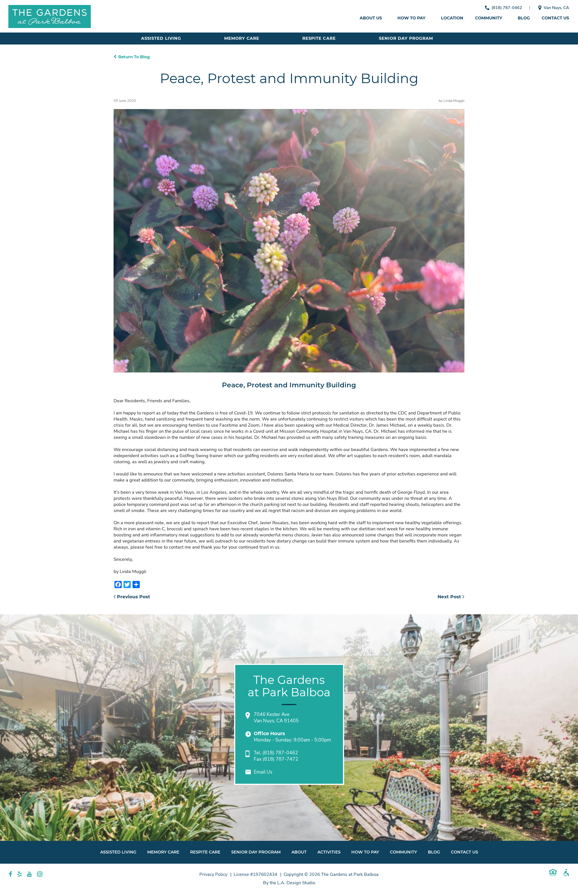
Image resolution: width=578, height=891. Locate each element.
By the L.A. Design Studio (289, 883)
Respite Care (319, 38)
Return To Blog (134, 56)
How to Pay (411, 18)
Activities (328, 852)
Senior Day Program (406, 38)
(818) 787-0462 (507, 7)
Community (488, 18)
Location (452, 18)
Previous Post (133, 596)
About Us (371, 18)
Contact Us (555, 18)
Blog (524, 18)
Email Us (263, 772)
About (299, 852)
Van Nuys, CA (556, 7)
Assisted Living (161, 38)
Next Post (450, 596)
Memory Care (241, 38)
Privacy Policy (213, 874)
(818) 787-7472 (280, 759)
